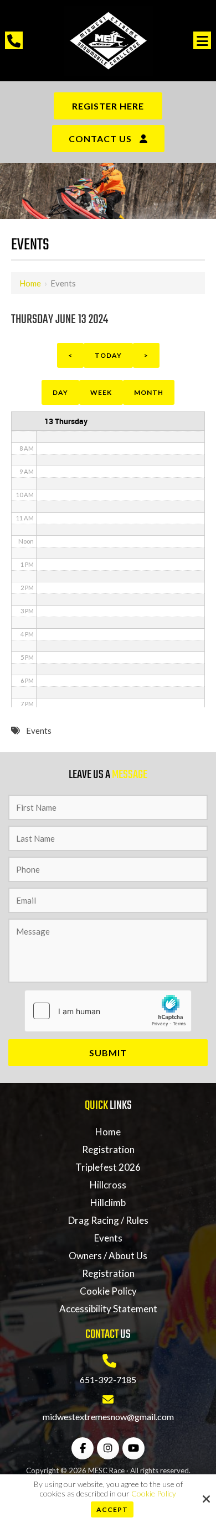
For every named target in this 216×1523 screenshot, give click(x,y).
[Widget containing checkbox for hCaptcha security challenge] (108, 1011)
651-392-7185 (108, 1379)
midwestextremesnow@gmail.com (108, 1416)
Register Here (108, 106)
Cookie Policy (153, 1493)
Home (30, 283)
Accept (112, 1509)
